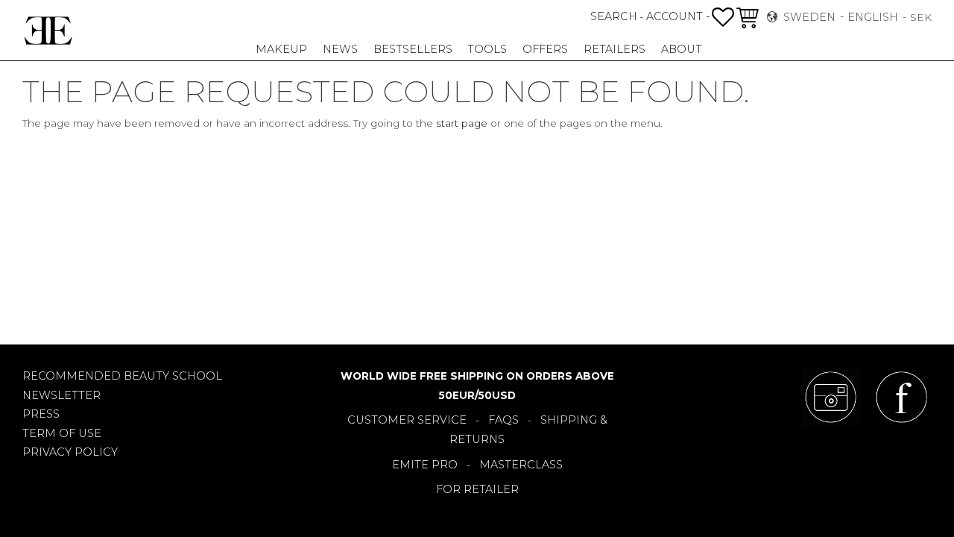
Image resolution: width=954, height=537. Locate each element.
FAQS (503, 420)
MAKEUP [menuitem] (281, 49)
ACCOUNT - (678, 16)
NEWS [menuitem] (340, 49)
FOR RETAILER (477, 489)
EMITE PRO (425, 464)
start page (461, 123)
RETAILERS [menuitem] (614, 49)
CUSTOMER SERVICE (407, 420)
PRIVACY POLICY (70, 452)
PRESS (41, 414)
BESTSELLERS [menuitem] (412, 49)
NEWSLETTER (61, 395)
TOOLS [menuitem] (487, 49)
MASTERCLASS (521, 464)
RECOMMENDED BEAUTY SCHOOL (122, 376)
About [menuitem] (681, 49)
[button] (723, 17)
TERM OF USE (61, 433)
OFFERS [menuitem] (545, 49)
